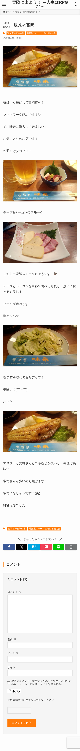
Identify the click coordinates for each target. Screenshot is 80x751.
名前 (11, 639)
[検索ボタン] (76, 4)
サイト (11, 667)
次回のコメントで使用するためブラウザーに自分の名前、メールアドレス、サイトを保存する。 (41, 682)
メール (13, 653)
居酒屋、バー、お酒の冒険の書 (41, 33)
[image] (40, 200)
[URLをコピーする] (71, 547)
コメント (14, 591)
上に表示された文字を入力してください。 (32, 699)
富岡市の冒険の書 (15, 33)
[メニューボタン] (4, 4)
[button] (9, 547)
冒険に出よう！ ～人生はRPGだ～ (40, 5)
